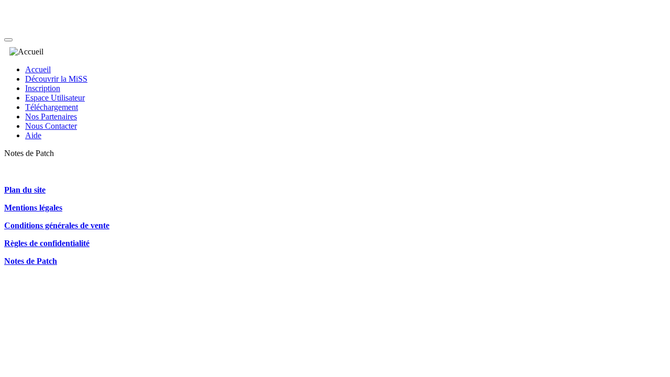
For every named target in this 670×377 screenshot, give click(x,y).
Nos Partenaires (51, 116)
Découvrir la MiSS (56, 78)
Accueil (38, 69)
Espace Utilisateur (55, 97)
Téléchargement (51, 107)
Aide (33, 135)
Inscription (42, 88)
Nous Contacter (51, 125)
